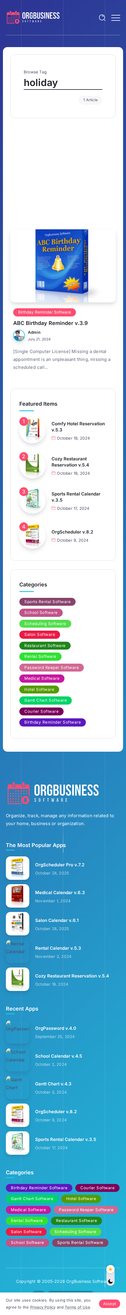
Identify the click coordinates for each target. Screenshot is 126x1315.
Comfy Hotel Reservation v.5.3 (78, 427)
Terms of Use (77, 1307)
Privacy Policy (43, 1307)
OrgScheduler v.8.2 (72, 532)
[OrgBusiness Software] (33, 17)
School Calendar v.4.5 (58, 1056)
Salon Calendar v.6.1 (57, 920)
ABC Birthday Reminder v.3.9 (50, 323)
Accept (109, 1303)
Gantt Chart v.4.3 (53, 1084)
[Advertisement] (63, 171)
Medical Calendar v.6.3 (60, 892)
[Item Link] (63, 265)
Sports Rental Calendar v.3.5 (76, 497)
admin (34, 332)
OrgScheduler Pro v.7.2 (59, 865)
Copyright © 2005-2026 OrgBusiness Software (63, 1281)
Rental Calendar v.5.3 (58, 948)
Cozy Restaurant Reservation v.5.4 (70, 462)
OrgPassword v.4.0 (55, 1028)
